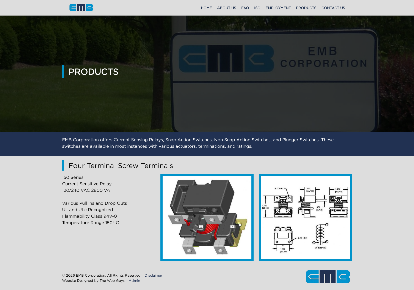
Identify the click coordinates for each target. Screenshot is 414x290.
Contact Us (333, 8)
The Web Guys (112, 280)
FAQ (245, 8)
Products (306, 8)
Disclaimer (153, 275)
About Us (226, 8)
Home (206, 8)
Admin (134, 280)
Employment (278, 8)
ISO (257, 8)
